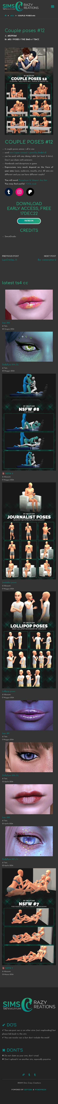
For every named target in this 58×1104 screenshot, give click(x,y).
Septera (27, 1090)
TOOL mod (30, 184)
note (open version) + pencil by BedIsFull (28, 153)
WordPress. (41, 1090)
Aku (12, 16)
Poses (16, 40)
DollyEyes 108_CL (10, 775)
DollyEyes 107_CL (10, 859)
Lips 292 (6, 323)
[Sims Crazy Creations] (20, 6)
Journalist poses (9, 582)
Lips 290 (6, 817)
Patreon (29, 221)
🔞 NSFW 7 (7, 968)
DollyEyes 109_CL (10, 365)
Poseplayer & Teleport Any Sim (33, 180)
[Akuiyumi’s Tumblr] (29, 1074)
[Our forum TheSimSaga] (23, 1074)
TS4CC (36, 40)
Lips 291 (5, 733)
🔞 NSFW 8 (7, 474)
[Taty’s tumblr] (34, 1074)
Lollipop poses (8, 691)
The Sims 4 (26, 40)
